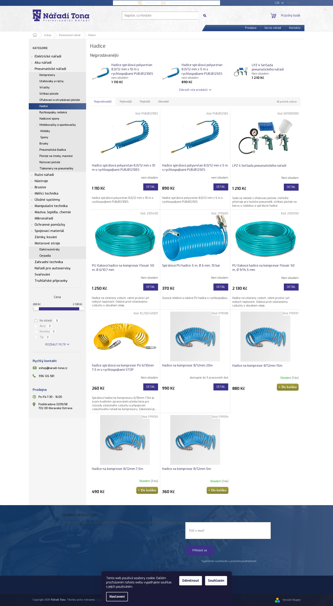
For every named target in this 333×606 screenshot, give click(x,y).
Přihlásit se (199, 550)
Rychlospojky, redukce (53, 112)
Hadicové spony (49, 119)
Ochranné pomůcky (50, 224)
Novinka (47, 331)
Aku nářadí (43, 62)
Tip (44, 337)
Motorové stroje (47, 243)
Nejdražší (145, 101)
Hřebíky (45, 131)
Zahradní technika (49, 262)
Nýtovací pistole (49, 162)
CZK (277, 2)
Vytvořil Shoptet (291, 599)
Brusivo (40, 187)
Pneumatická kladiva (52, 150)
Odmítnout (190, 581)
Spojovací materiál (49, 231)
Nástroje (41, 181)
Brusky (43, 143)
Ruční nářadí (44, 175)
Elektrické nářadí (48, 56)
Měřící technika (46, 193)
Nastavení (117, 597)
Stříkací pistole (49, 94)
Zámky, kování (46, 237)
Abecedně (163, 101)
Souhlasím (216, 581)
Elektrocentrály (49, 249)
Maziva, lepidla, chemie (53, 212)
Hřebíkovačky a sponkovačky (57, 125)
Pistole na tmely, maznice (56, 156)
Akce (45, 326)
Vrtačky (44, 87)
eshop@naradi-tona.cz (53, 368)
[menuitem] (250, 28)
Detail (150, 187)
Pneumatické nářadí (50, 69)
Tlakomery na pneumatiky (56, 168)
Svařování (42, 274)
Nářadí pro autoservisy (52, 268)
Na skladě (49, 320)
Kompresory (47, 75)
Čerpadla (45, 256)
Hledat (206, 15)
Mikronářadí (44, 218)
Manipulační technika (51, 206)
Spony (44, 137)
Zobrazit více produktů (193, 90)
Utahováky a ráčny (51, 81)
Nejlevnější (126, 101)
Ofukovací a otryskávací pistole (59, 100)
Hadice (43, 106)
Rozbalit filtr (55, 344)
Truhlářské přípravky (51, 280)
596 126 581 (46, 376)
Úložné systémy (47, 199)
